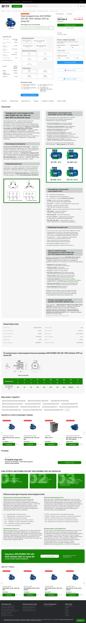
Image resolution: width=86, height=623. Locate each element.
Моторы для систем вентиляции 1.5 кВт (68, 406)
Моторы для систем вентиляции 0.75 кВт (30, 406)
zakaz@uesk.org (67, 557)
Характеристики (25, 101)
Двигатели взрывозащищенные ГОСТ (10, 610)
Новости (67, 614)
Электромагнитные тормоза (29, 605)
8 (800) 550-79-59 (27, 1)
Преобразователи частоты (29, 609)
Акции (66, 612)
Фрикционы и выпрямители (29, 607)
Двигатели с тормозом (6, 612)
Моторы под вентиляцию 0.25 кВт (51, 403)
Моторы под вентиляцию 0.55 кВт (10, 406)
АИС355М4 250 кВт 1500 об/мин (9, 387)
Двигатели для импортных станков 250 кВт (38, 400)
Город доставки (61, 50)
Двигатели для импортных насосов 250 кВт (12, 403)
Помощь (67, 610)
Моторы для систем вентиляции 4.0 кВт (53, 409)
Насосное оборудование (50, 604)
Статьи (66, 609)
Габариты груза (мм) (62, 55)
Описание (4, 101)
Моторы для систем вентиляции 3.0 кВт (32, 409)
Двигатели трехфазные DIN (7, 607)
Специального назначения (7, 615)
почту (20, 481)
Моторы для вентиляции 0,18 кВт (33, 403)
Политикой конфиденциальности (65, 619)
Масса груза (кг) (61, 45)
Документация (14, 101)
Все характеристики (7, 60)
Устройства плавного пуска (29, 610)
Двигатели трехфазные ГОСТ (8, 605)
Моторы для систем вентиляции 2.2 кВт (11, 409)
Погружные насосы (48, 605)
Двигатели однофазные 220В (8, 609)
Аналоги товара (61, 101)
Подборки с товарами (48, 101)
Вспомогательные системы (30, 604)
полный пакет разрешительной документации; (67, 281)
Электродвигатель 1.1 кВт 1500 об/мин (60, 400)
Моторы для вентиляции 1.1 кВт (49, 406)
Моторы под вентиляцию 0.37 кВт (69, 403)
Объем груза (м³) (75, 45)
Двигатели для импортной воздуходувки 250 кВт (14, 400)
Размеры (36, 101)
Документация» (33, 169)
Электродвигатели (6, 604)
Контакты (67, 615)
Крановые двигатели (6, 614)
